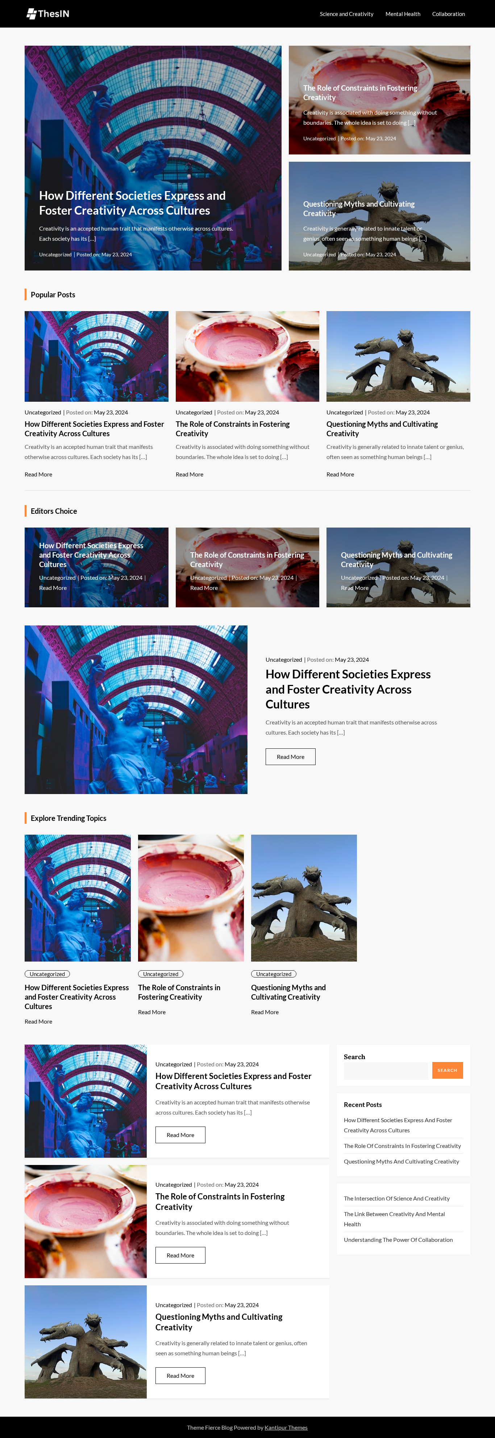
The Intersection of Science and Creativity (397, 1198)
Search (354, 1057)
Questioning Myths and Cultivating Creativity (401, 1161)
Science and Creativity (347, 14)
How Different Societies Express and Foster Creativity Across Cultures (91, 555)
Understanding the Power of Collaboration (398, 1239)
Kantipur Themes (286, 1427)
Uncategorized (55, 254)
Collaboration (448, 14)
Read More (38, 474)
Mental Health (403, 14)
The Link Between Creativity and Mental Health (394, 1218)
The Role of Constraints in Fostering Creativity (402, 1145)
